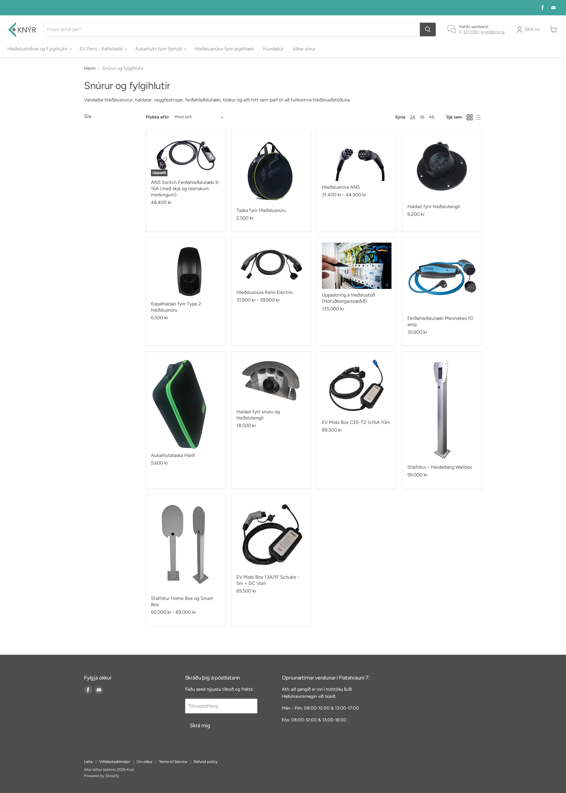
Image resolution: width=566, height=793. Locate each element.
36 (422, 117)
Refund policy (206, 761)
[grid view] (469, 117)
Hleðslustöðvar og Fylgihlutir (37, 49)
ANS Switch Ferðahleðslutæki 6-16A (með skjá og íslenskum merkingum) (185, 189)
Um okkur (144, 761)
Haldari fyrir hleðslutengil (433, 206)
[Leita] (428, 29)
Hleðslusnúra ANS (341, 187)
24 (412, 117)
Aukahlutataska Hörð (173, 455)
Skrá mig (200, 725)
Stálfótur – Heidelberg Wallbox (439, 467)
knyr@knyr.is (493, 31)
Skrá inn (532, 29)
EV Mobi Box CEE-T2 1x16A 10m (356, 422)
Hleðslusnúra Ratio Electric (264, 292)
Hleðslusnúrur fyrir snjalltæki (224, 49)
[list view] (478, 117)
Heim (90, 68)
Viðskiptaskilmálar (114, 761)
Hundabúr (273, 49)
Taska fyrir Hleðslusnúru (261, 210)
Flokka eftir (157, 117)
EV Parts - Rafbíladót (102, 49)
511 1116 (470, 31)
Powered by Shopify (101, 776)
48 (432, 117)
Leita (88, 761)
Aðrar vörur (303, 49)
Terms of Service (173, 761)
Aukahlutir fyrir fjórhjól (159, 49)
